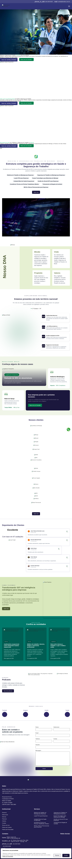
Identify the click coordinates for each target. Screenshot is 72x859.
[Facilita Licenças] (36, 474)
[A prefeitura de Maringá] (36, 429)
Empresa (4, 812)
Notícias (4, 816)
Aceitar (66, 855)
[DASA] (36, 455)
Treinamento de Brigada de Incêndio (52, 184)
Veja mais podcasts (8, 690)
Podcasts (4, 819)
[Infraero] (36, 485)
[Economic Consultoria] (36, 463)
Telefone (38, 738)
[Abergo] (36, 436)
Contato (4, 823)
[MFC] (36, 494)
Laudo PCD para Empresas (21, 178)
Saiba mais (8, 59)
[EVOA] (36, 469)
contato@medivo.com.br (62, 1)
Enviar (44, 768)
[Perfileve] (36, 500)
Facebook (4, 710)
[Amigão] (36, 443)
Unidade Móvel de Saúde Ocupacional (24, 181)
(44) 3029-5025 (44, 1)
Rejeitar (57, 855)
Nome (37, 727)
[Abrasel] (36, 439)
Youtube (67, 710)
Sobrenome (56, 727)
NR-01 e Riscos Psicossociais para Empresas (36, 187)
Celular (55, 738)
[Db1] (36, 458)
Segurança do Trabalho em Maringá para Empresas (51, 175)
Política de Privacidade (7, 856)
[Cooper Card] (36, 451)
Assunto (38, 744)
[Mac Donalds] (36, 490)
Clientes (4, 821)
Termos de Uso (6, 825)
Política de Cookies (7, 827)
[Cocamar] (36, 447)
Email (37, 733)
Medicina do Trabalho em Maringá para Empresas (20, 175)
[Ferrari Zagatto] (36, 480)
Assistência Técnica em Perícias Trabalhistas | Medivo (24, 184)
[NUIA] (36, 496)
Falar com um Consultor (26, 59)
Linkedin (46, 710)
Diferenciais (5, 814)
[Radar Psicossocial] (36, 505)
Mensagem (38, 750)
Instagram (25, 710)
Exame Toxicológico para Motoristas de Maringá (45, 178)
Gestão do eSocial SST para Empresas (48, 181)
